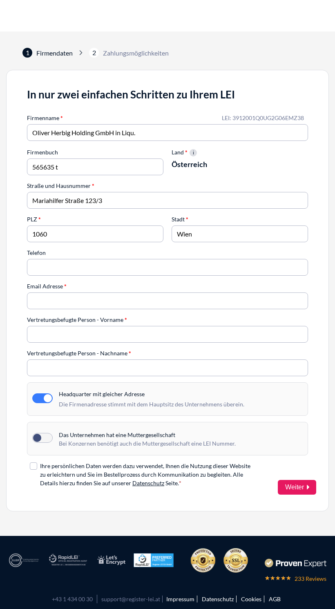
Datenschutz (148, 483)
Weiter (294, 487)
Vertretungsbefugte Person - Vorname (77, 319)
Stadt (180, 219)
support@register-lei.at (130, 599)
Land (180, 152)
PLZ (34, 219)
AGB (275, 599)
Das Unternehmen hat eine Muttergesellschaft (117, 434)
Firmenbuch (42, 152)
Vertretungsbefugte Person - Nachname (79, 353)
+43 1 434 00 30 (72, 599)
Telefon (36, 252)
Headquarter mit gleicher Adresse (102, 393)
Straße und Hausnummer (60, 185)
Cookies (251, 599)
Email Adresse (47, 286)
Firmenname (45, 117)
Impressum (180, 599)
